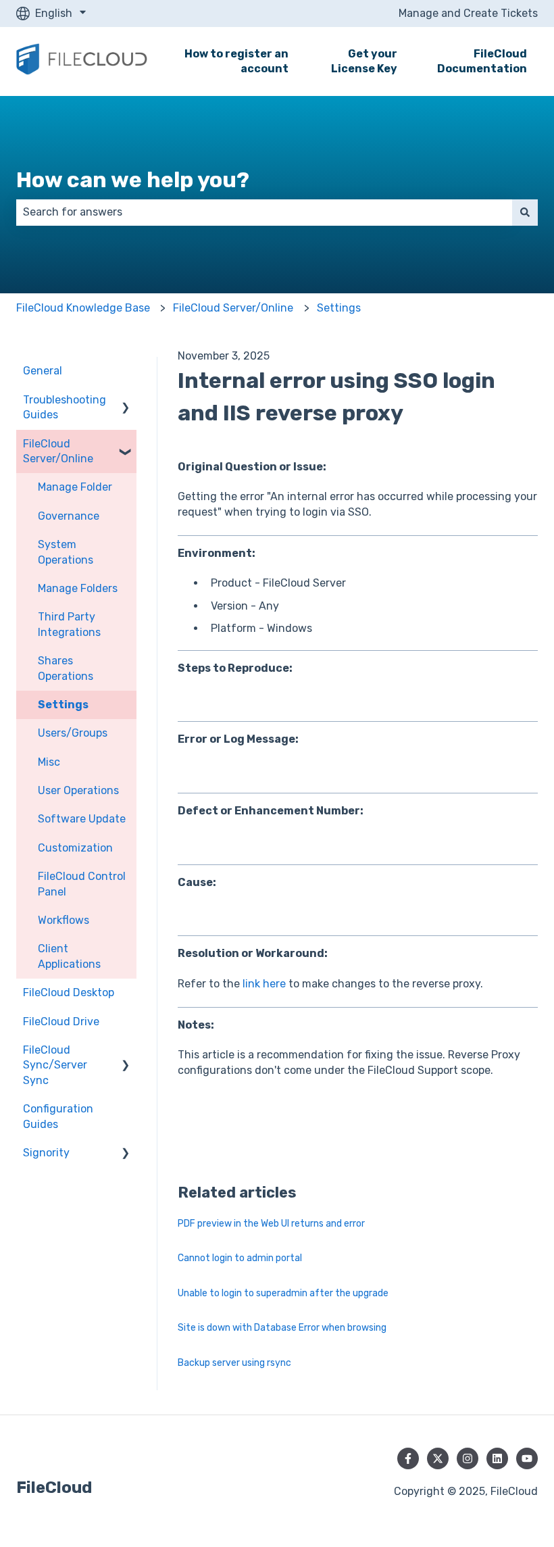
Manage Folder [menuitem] (75, 487)
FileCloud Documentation (482, 61)
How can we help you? (132, 180)
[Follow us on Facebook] (408, 1458)
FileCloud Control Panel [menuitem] (82, 884)
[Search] (525, 212)
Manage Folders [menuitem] (78, 588)
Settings (339, 307)
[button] (125, 401)
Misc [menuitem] (49, 762)
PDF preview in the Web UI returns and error (271, 1223)
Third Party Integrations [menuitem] (69, 624)
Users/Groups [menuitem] (72, 733)
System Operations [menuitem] (65, 552)
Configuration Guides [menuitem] (58, 1116)
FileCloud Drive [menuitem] (61, 1021)
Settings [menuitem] (63, 704)
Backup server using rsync (234, 1363)
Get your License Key (364, 61)
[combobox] (264, 212)
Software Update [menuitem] (82, 818)
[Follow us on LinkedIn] (497, 1458)
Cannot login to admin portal (240, 1258)
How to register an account (236, 61)
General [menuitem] (42, 370)
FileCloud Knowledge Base (83, 307)
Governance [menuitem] (68, 516)
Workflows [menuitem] (63, 920)
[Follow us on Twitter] (438, 1458)
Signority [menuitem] (46, 1152)
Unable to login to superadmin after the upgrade (283, 1293)
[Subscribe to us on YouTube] (527, 1458)
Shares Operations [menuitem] (65, 668)
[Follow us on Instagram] (467, 1458)
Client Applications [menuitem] (69, 956)
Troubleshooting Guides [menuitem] (64, 407)
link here (264, 983)
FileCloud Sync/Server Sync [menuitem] (55, 1065)
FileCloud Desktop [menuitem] (68, 992)
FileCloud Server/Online (233, 307)
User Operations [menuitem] (78, 790)
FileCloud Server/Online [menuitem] (58, 451)
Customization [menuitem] (75, 847)
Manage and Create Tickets (468, 13)
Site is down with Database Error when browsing (282, 1327)
